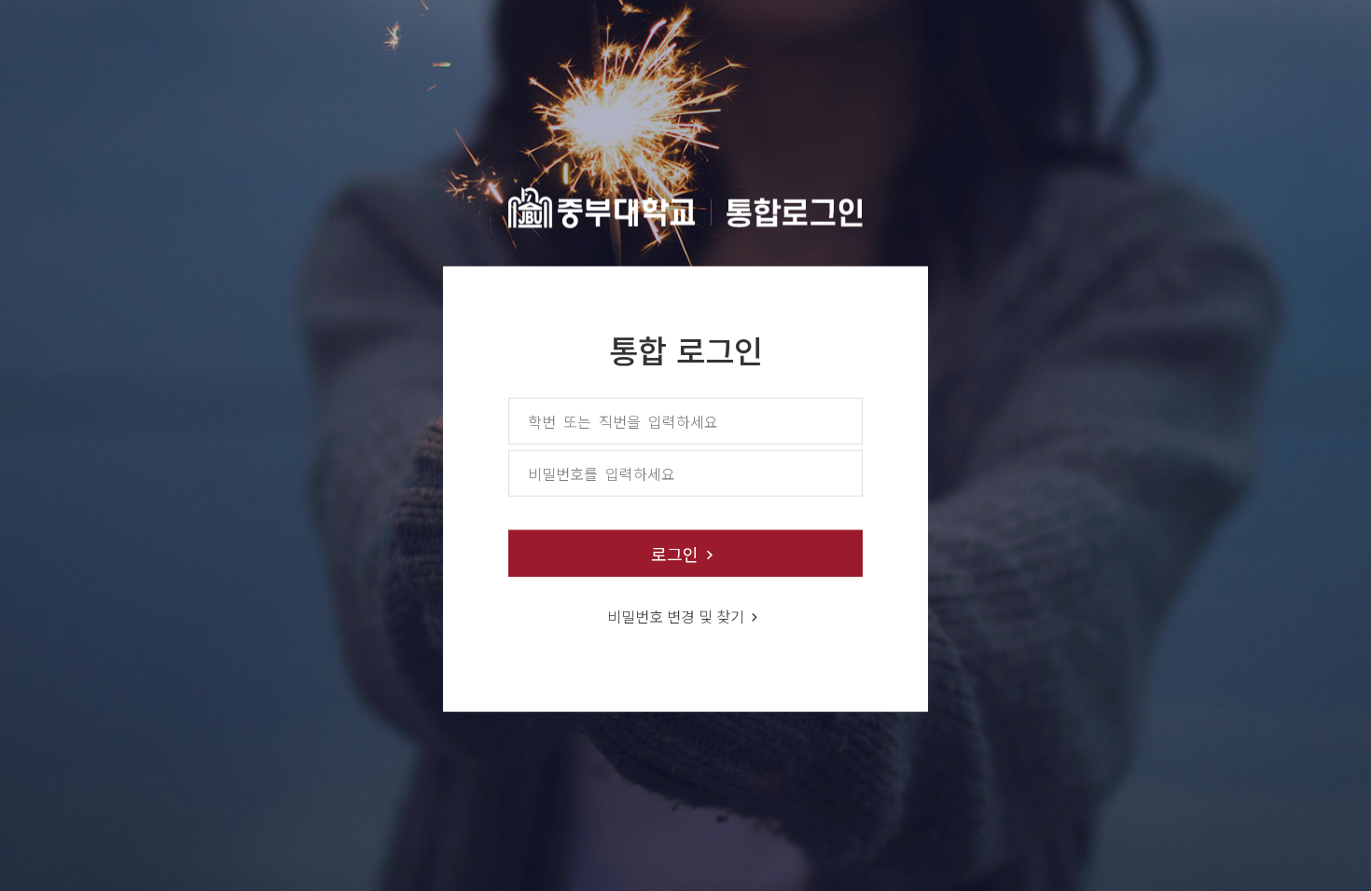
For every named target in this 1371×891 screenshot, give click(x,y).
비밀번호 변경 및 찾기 (675, 615)
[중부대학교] (685, 203)
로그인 (675, 553)
